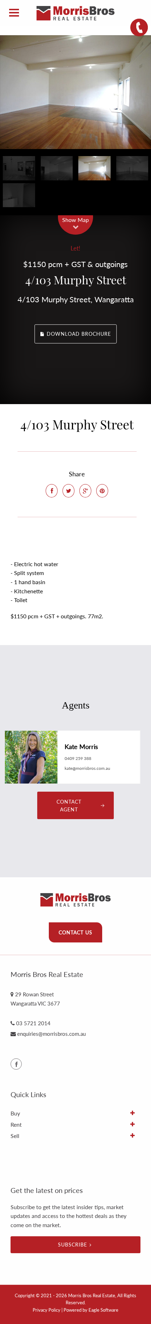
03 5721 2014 (33, 1023)
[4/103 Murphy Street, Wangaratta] (75, 92)
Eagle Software (103, 1310)
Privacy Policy (46, 1310)
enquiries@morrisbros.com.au (51, 1034)
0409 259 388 (78, 758)
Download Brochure (78, 334)
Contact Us (75, 932)
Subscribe (72, 1245)
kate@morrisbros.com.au (87, 768)
